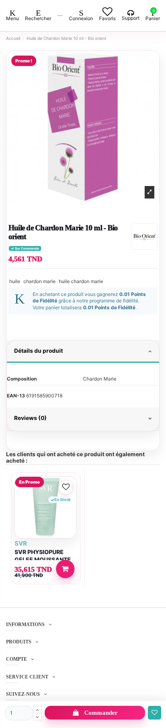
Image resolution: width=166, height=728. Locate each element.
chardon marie (39, 281)
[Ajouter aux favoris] (154, 713)
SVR (21, 543)
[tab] (83, 352)
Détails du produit (38, 350)
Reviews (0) (30, 418)
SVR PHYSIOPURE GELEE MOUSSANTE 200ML (43, 559)
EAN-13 (16, 396)
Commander (101, 712)
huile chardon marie (81, 281)
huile (14, 281)
